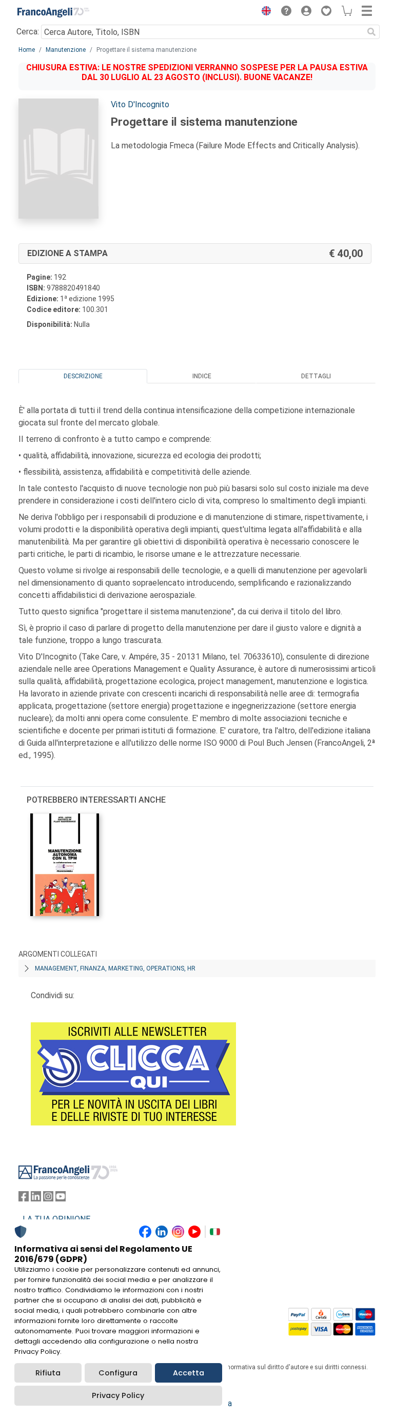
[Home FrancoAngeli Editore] (53, 12)
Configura (117, 1373)
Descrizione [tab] (83, 376)
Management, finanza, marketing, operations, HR (115, 968)
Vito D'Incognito (140, 104)
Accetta (188, 1373)
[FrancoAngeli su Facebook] (23, 1198)
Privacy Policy (118, 1395)
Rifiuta (48, 1373)
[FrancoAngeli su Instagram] (48, 1198)
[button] (263, 12)
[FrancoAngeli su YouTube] (60, 1198)
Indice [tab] (201, 376)
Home (26, 49)
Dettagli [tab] (316, 376)
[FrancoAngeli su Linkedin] (36, 1198)
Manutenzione (66, 49)
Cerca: (27, 31)
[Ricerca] (371, 32)
